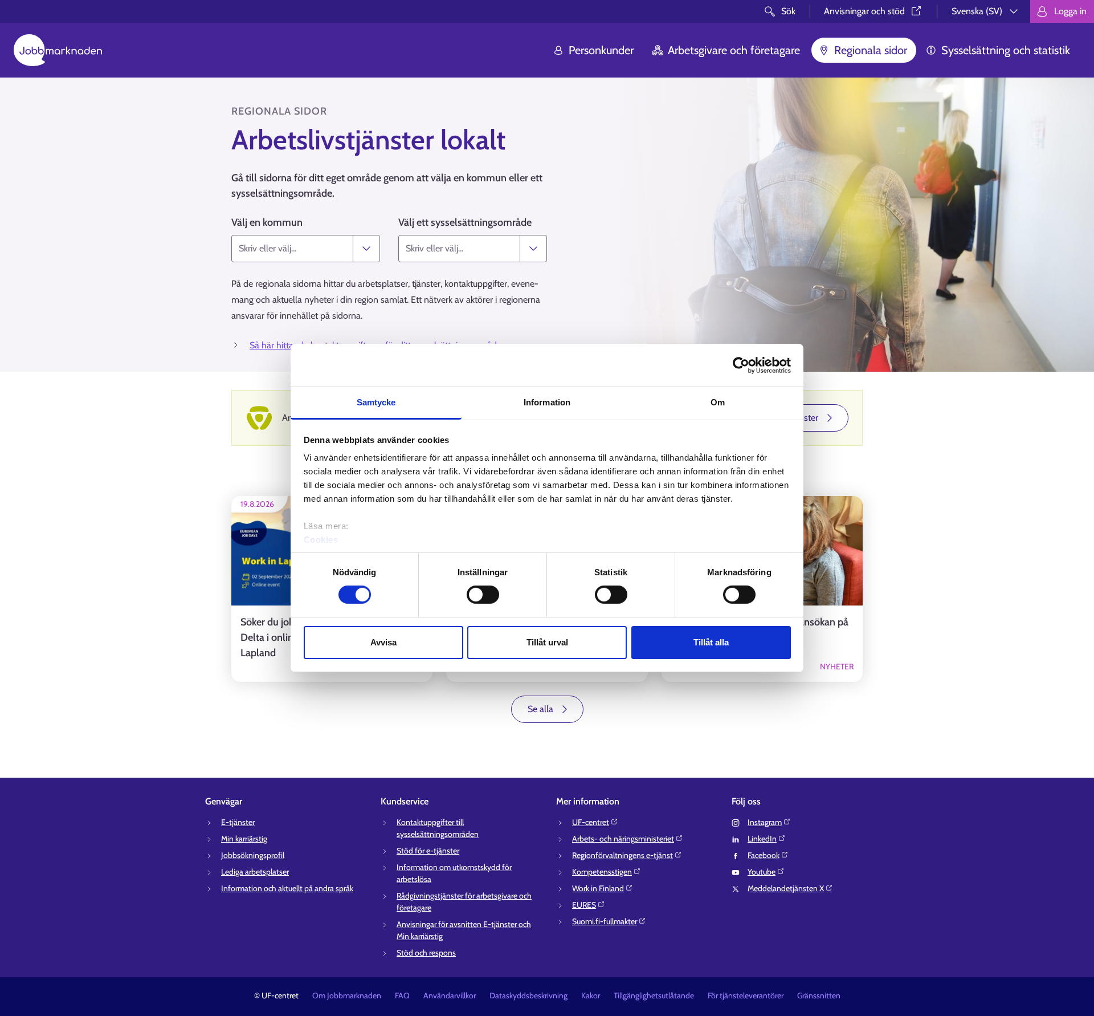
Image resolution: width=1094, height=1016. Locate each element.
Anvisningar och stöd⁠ (864, 11)
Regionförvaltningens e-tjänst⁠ (622, 855)
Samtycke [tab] (376, 402)
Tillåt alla (711, 642)
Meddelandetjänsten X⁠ (786, 888)
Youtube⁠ (761, 872)
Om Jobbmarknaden (346, 995)
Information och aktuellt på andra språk (287, 888)
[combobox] (292, 248)
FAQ (402, 995)
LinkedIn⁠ (762, 839)
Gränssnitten (818, 995)
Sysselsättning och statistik (1005, 50)
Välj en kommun (267, 222)
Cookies (321, 539)
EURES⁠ (584, 905)
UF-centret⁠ (590, 822)
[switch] (483, 595)
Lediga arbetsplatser (255, 872)
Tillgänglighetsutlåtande (654, 995)
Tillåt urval (547, 642)
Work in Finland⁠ (598, 888)
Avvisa (383, 642)
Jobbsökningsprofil (252, 855)
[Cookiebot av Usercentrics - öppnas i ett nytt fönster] (741, 364)
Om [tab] (718, 402)
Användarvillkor (449, 995)
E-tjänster (238, 822)
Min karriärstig (244, 839)
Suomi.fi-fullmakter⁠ (604, 921)
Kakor (590, 995)
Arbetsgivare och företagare (734, 50)
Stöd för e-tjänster (428, 851)
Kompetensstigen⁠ (602, 872)
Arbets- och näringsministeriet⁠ (623, 839)
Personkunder (601, 50)
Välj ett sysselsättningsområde (465, 222)
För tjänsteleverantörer (745, 995)
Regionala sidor (870, 50)
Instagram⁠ (765, 822)
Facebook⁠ (763, 855)
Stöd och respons (426, 953)
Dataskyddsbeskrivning (528, 995)
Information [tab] (547, 402)
